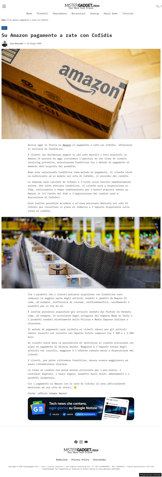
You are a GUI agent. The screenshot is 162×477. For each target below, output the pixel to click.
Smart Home (111, 13)
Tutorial (128, 13)
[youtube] (86, 442)
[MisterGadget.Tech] (82, 6)
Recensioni (79, 13)
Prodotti (42, 13)
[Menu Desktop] (4, 6)
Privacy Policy (80, 459)
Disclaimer (99, 459)
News (29, 13)
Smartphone (60, 13)
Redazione (61, 459)
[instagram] (81, 442)
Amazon (67, 144)
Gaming (94, 13)
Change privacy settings (150, 475)
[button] (159, 6)
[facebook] (75, 442)
